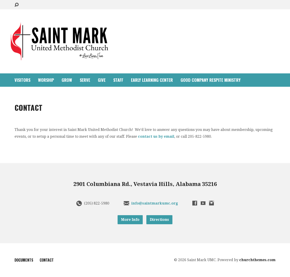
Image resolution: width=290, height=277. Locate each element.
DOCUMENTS (23, 260)
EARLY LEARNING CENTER (152, 80)
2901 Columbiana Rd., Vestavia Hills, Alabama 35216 (145, 184)
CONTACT (47, 260)
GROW (67, 80)
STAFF (118, 80)
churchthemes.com (257, 260)
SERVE (85, 80)
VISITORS (22, 80)
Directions (159, 219)
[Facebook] (194, 203)
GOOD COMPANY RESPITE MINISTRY (211, 80)
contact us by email (156, 136)
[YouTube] (203, 203)
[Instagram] (211, 203)
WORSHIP (46, 80)
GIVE (102, 80)
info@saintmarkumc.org (154, 203)
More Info (130, 219)
